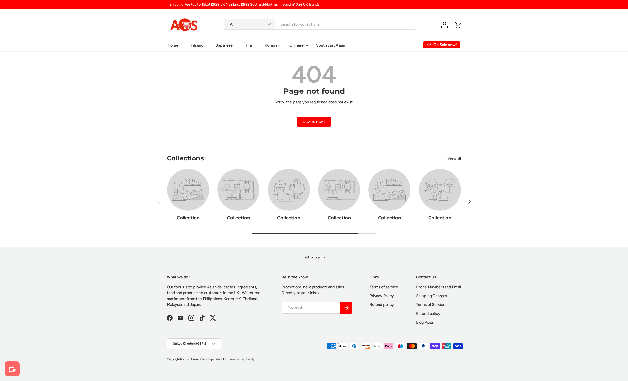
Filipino (197, 45)
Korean (271, 45)
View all (454, 158)
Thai (248, 45)
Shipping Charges (431, 295)
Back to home (314, 122)
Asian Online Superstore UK (209, 359)
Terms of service (384, 287)
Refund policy (382, 304)
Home (173, 45)
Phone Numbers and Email (438, 287)
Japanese (224, 45)
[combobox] (320, 24)
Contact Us (400, 45)
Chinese (296, 45)
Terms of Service (430, 304)
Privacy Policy (382, 295)
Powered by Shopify (241, 359)
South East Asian (330, 45)
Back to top (311, 257)
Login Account (370, 45)
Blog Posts (425, 322)
